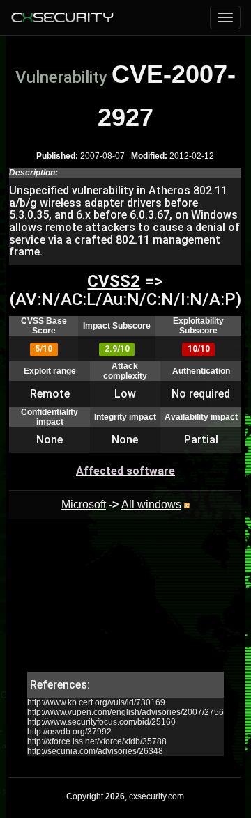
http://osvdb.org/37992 (69, 732)
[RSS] (187, 504)
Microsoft (83, 504)
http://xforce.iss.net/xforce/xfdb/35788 (97, 741)
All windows (151, 504)
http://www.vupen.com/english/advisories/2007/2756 (125, 712)
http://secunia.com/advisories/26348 (95, 751)
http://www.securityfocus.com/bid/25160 (101, 722)
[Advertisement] (125, 602)
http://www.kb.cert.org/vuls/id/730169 (96, 702)
